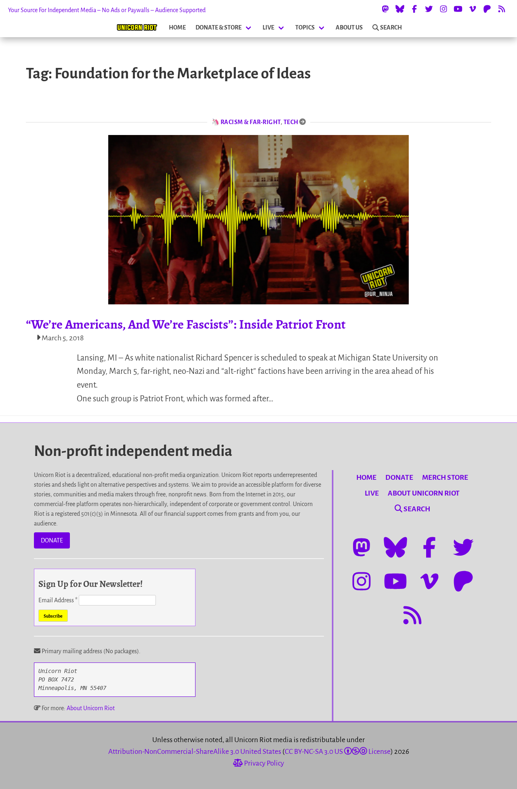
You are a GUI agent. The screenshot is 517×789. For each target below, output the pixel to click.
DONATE (52, 540)
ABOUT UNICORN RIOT (424, 493)
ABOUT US (349, 27)
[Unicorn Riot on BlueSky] (400, 9)
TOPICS (305, 27)
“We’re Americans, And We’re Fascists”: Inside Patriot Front (186, 324)
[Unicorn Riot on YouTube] (458, 9)
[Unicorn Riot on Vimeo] (472, 9)
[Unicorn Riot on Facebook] (414, 9)
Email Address (58, 600)
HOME (177, 27)
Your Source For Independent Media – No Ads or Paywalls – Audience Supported (107, 10)
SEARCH (391, 27)
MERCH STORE (445, 477)
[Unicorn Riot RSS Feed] (501, 9)
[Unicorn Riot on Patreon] (487, 9)
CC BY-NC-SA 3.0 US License (338, 751)
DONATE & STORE (218, 27)
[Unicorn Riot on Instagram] (443, 9)
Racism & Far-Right (251, 122)
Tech (291, 122)
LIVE (268, 27)
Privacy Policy (263, 763)
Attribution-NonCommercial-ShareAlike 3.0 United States (194, 751)
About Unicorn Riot (91, 708)
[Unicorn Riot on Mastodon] (385, 9)
